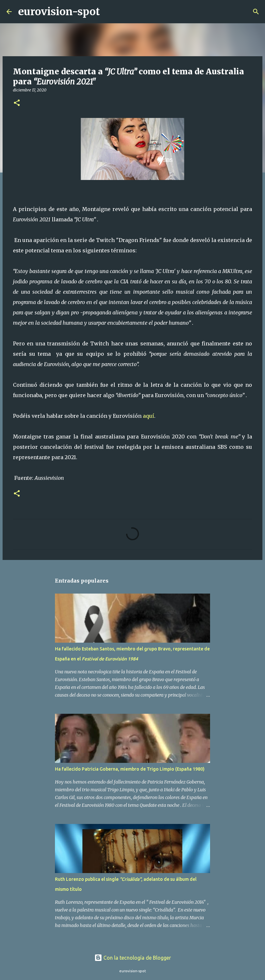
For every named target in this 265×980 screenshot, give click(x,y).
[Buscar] (109, 11)
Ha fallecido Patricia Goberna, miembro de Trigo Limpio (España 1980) (130, 769)
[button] (17, 103)
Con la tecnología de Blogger (136, 958)
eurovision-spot (59, 11)
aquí (148, 416)
